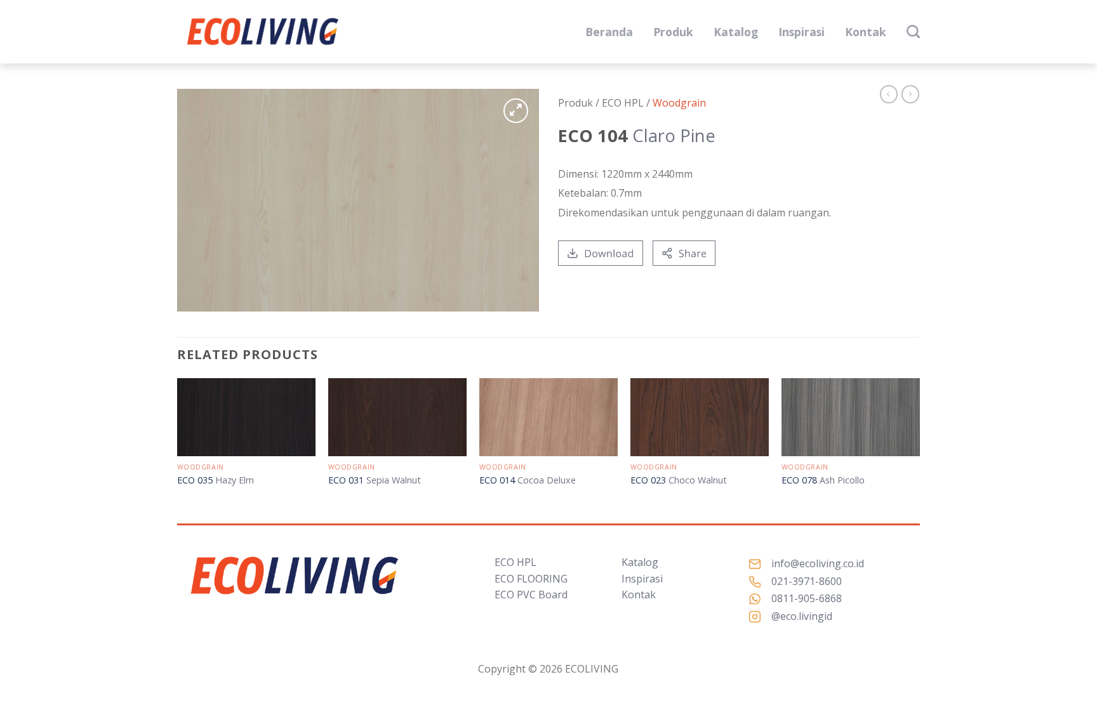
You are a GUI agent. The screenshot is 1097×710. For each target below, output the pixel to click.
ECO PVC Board (531, 595)
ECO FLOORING (531, 579)
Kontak (865, 31)
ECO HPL (515, 562)
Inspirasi (801, 31)
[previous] (177, 444)
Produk (673, 31)
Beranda (609, 31)
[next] (919, 444)
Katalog (736, 31)
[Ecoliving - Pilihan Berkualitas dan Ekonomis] (263, 32)
